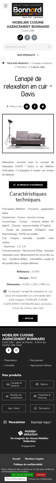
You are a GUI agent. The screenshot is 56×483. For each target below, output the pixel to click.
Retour (29, 319)
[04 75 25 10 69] (20, 37)
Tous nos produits (17, 63)
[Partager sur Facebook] (35, 107)
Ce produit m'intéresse (30, 185)
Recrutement (36, 360)
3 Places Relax (38, 67)
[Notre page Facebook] (27, 37)
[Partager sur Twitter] (43, 107)
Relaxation (22, 67)
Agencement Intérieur (41, 365)
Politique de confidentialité (28, 464)
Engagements (28, 446)
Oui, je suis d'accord (22, 475)
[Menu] (6, 6)
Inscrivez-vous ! (41, 422)
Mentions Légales (34, 459)
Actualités (9, 365)
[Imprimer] (27, 107)
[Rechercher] (50, 47)
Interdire (41, 475)
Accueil (16, 459)
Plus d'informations (15, 479)
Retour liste (16, 106)
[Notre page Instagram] (34, 37)
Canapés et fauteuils (42, 63)
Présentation (10, 360)
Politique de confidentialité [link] (40, 479)
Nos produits (26, 55)
